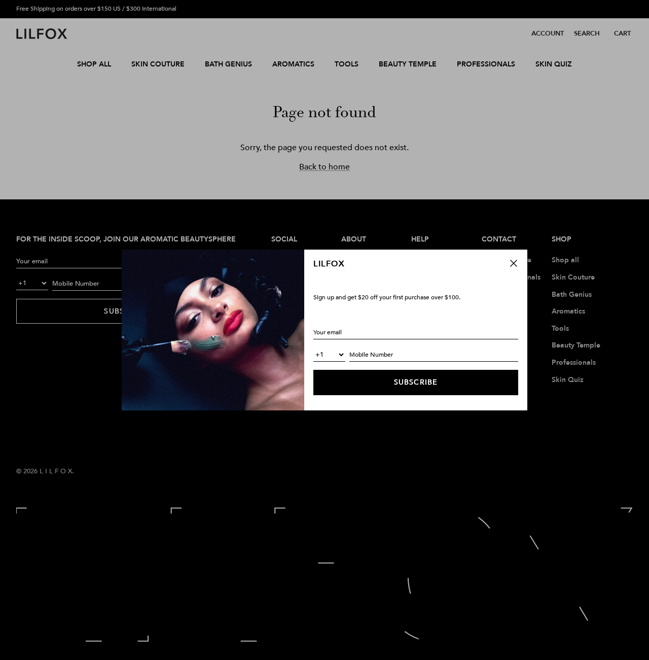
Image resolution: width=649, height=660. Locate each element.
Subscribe (416, 382)
